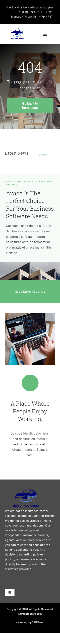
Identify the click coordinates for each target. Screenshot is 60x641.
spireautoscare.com (30, 613)
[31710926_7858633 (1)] (17, 29)
